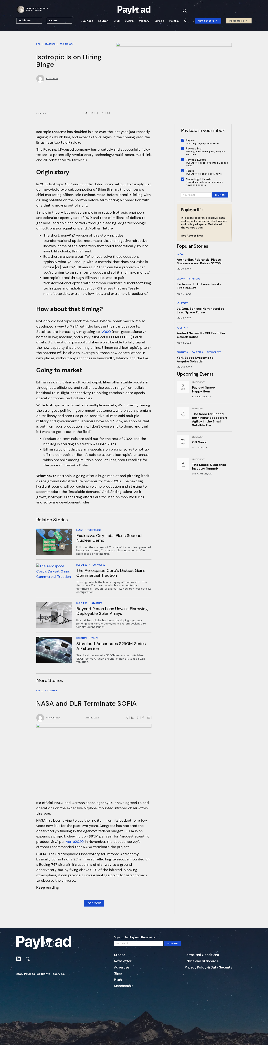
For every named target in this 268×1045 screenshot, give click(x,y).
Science (52, 690)
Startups (50, 44)
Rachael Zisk (53, 718)
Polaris (174, 21)
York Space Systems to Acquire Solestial (195, 359)
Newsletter (123, 961)
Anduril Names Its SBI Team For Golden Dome (201, 335)
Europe (159, 21)
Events (53, 20)
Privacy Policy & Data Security (208, 967)
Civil (117, 21)
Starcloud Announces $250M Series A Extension (111, 646)
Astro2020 (74, 841)
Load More (94, 903)
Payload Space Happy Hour (203, 389)
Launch (103, 21)
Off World (199, 442)
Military (144, 21)
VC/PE (129, 21)
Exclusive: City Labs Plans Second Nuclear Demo (108, 538)
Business (87, 21)
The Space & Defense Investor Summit (209, 467)
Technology (66, 44)
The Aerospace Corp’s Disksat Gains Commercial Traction (110, 573)
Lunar (79, 530)
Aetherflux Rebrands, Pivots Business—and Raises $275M (199, 261)
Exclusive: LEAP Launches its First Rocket (199, 286)
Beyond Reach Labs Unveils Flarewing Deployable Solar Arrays (112, 611)
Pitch (118, 980)
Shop (118, 973)
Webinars (24, 20)
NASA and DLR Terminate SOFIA (86, 703)
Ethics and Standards (201, 961)
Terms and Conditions (202, 955)
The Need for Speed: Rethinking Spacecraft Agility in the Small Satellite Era (209, 419)
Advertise (121, 967)
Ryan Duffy (52, 78)
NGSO (106, 331)
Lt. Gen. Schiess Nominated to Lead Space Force (200, 310)
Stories (119, 955)
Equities (197, 352)
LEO (38, 44)
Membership (124, 986)
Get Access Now (192, 235)
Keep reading (47, 887)
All (185, 21)
